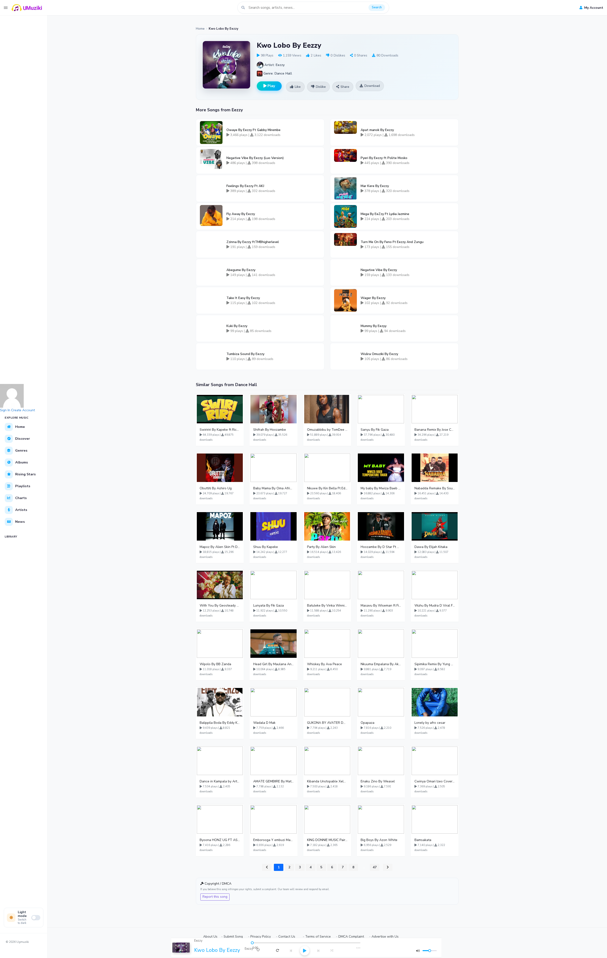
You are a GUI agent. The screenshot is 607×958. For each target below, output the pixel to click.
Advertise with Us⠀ (386, 936)
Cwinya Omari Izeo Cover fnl (434, 781)
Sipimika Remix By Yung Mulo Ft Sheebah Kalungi (434, 664)
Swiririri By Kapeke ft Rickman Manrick (220, 429)
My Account (593, 7)
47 (375, 867)
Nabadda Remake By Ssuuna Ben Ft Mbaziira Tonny (434, 488)
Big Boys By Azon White (379, 840)
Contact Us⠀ (288, 936)
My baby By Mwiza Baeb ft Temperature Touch (381, 488)
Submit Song (233, 936)
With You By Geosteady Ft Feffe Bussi (220, 605)
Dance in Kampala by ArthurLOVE (220, 781)
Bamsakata (422, 840)
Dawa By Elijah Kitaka (430, 547)
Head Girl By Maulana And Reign (273, 664)
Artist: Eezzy (274, 64)
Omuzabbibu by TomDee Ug (327, 429)
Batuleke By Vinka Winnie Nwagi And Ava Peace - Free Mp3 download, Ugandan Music (327, 605)
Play (271, 86)
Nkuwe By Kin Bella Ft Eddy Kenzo (327, 488)
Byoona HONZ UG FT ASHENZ (220, 840)
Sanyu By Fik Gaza (375, 429)
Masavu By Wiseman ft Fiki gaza (381, 605)
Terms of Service (318, 936)
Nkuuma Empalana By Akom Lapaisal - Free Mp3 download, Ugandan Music (381, 664)
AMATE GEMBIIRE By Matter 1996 (273, 781)
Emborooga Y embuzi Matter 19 (273, 840)
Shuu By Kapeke (265, 547)
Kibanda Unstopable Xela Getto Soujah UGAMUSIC (327, 781)
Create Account (23, 410)
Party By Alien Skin (321, 547)
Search (377, 7)
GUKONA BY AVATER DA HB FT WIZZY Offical (327, 722)
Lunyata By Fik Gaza (268, 605)
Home (200, 29)
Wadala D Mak (264, 722)
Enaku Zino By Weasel (378, 781)
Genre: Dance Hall (277, 73)
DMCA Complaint (351, 936)
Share (344, 86)
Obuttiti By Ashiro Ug (216, 488)
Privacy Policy (260, 936)
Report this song (214, 896)
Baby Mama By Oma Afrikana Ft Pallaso (273, 488)
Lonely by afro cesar (429, 722)
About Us (210, 936)
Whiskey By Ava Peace (324, 664)
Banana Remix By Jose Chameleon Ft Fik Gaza (434, 429)
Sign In (5, 410)
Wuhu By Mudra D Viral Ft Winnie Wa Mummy (434, 605)
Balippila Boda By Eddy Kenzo (220, 722)
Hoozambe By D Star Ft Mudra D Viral (381, 547)
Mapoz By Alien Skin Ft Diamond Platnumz (220, 547)
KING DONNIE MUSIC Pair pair (327, 840)
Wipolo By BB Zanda (215, 664)
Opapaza (367, 722)
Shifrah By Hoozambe (269, 429)
